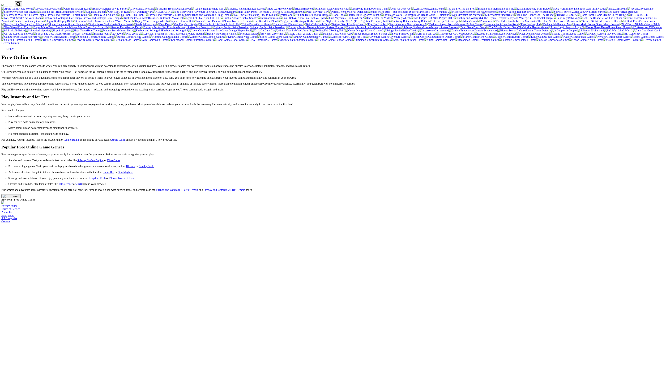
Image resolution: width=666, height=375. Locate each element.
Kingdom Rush (97, 178)
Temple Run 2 (71, 139)
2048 (79, 183)
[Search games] (18, 4)
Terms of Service (10, 208)
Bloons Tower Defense (122, 178)
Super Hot (108, 172)
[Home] (8, 5)
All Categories (9, 218)
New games (7, 215)
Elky (11, 48)
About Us (6, 212)
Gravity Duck (146, 166)
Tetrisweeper (65, 183)
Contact (5, 221)
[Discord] (7, 202)
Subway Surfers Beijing (90, 160)
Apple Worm (118, 139)
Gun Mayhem (125, 172)
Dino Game (113, 160)
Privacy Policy (9, 205)
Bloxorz (130, 166)
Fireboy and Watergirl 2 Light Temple (224, 189)
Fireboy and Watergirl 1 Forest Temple (177, 189)
